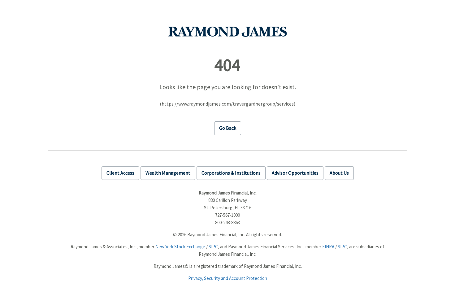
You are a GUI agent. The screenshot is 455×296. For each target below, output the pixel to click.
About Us (339, 173)
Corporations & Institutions (231, 173)
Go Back (227, 128)
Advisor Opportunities (295, 173)
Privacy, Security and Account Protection (227, 278)
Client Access (120, 173)
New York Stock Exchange (180, 247)
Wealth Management (167, 173)
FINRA (328, 247)
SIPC (213, 247)
